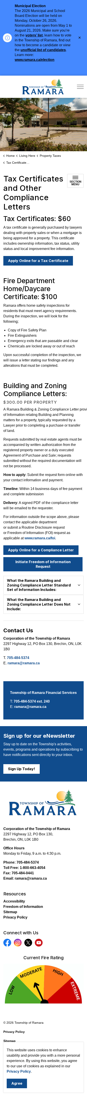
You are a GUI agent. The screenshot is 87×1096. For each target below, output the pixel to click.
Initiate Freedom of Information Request (43, 564)
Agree (16, 1083)
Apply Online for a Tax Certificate (38, 260)
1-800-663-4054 (32, 868)
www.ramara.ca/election (34, 60)
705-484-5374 (18, 658)
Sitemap (10, 912)
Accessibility (14, 901)
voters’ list (34, 35)
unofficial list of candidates (43, 50)
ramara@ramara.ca (24, 663)
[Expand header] (80, 87)
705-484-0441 (23, 873)
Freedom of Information (23, 907)
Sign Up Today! (21, 769)
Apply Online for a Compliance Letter (41, 550)
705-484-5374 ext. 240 (32, 701)
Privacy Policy (19, 1071)
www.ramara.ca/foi (40, 538)
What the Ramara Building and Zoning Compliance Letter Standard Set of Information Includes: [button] (39, 585)
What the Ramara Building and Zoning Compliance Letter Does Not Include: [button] (38, 604)
